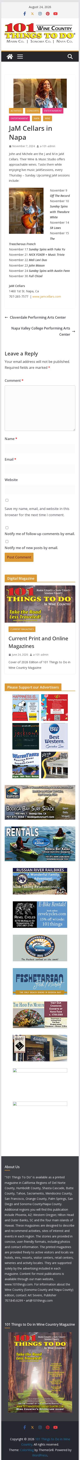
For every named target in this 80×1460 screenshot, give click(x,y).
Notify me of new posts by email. (31, 547)
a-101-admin (47, 146)
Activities (16, 110)
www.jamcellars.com (46, 296)
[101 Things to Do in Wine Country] (10, 56)
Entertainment (53, 110)
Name (11, 438)
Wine (47, 118)
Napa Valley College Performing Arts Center (40, 331)
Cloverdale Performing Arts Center (38, 317)
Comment (14, 380)
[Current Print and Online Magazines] (40, 603)
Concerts (33, 110)
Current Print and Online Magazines (38, 642)
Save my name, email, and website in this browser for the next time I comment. (37, 511)
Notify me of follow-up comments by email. (40, 533)
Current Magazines (22, 629)
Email (10, 459)
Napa (36, 118)
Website (11, 479)
